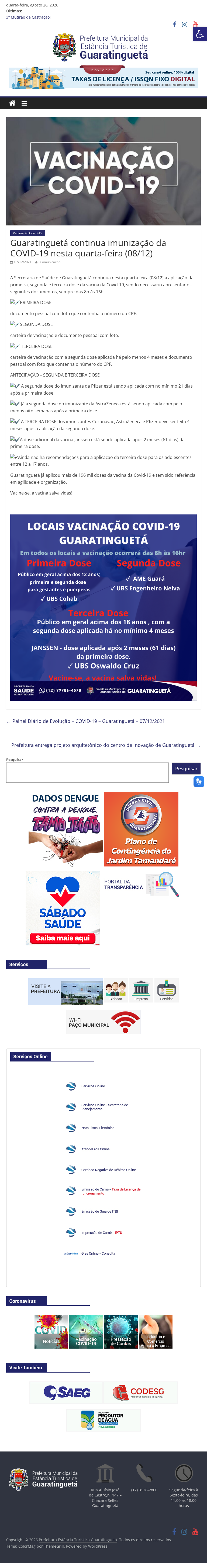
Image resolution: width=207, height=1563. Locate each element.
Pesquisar (14, 759)
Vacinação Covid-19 (27, 233)
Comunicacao (50, 262)
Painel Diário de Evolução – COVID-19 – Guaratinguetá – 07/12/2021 (85, 721)
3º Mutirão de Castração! (28, 17)
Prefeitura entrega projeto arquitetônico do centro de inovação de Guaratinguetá (106, 745)
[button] (200, 34)
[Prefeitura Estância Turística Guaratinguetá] (12, 103)
